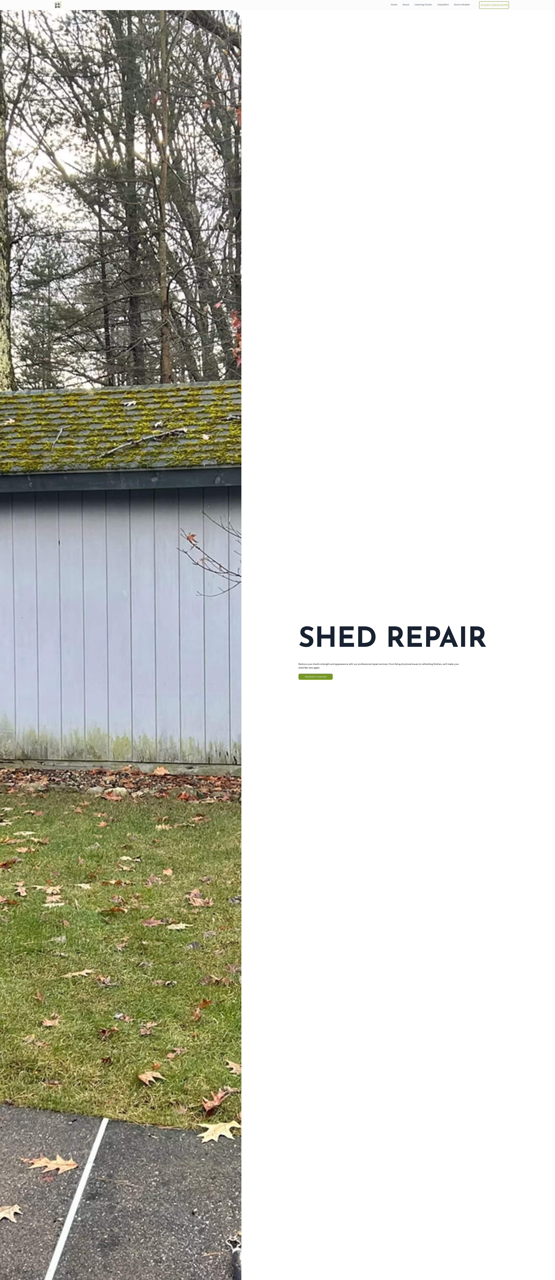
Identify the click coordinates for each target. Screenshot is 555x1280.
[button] (462, 4)
